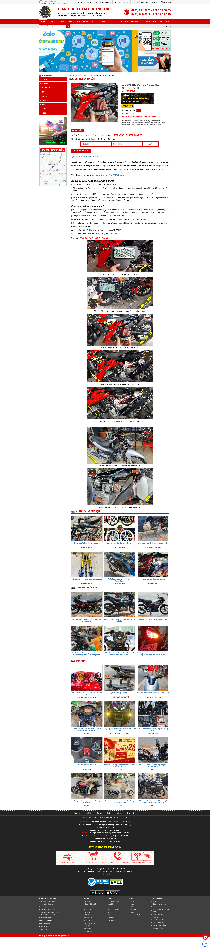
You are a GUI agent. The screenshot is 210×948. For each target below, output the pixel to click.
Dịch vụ (117, 2)
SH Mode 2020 (89, 920)
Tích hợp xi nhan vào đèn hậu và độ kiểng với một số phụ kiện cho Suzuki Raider (153, 654)
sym (71, 22)
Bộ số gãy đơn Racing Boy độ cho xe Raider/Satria (119, 580)
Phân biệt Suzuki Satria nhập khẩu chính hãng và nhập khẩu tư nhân (119, 654)
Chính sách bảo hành (46, 918)
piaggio (86, 22)
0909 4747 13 (120, 135)
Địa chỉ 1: (83, 821)
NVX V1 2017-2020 (113, 909)
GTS (131, 907)
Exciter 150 (111, 918)
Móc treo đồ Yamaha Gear (86, 765)
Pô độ (154, 901)
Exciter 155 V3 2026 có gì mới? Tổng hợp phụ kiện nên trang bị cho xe (86, 730)
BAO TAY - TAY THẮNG (159, 925)
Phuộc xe (155, 917)
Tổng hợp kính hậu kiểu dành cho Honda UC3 (153, 693)
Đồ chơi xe (43, 926)
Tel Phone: (99, 827)
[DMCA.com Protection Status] (116, 882)
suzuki (77, 22)
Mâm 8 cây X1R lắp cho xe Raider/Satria (120, 543)
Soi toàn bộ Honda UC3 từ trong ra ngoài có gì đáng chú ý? (152, 766)
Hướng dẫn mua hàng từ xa (48, 907)
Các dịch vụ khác (158, 928)
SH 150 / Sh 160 (90, 923)
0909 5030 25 (135, 135)
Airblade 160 (89, 907)
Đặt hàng (129, 106)
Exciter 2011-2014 (113, 901)
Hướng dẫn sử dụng (103, 2)
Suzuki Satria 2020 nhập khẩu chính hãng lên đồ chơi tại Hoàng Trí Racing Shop (86, 654)
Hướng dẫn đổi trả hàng (47, 909)
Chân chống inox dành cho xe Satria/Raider (153, 543)
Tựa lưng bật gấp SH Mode (119, 693)
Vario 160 (88, 909)
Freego (110, 907)
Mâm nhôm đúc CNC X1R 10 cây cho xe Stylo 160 (86, 694)
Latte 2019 (111, 904)
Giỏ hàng (167, 2)
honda (43, 22)
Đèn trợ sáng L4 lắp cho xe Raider (153, 579)
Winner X (88, 928)
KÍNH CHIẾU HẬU (158, 920)
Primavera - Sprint (135, 915)
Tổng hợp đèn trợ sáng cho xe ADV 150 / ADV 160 (120, 730)
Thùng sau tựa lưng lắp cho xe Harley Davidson (86, 802)
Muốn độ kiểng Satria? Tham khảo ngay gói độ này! (119, 620)
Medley (132, 904)
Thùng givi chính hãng (159, 904)
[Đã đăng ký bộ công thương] (98, 882)
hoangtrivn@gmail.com (107, 874)
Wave (138, 110)
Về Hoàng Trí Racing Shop (48, 901)
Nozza (110, 912)
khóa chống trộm (154, 22)
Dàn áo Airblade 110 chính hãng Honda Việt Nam (152, 730)
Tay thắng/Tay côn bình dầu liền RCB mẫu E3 (86, 543)
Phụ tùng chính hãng (159, 914)
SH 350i (87, 912)
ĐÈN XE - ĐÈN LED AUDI (160, 922)
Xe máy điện (62, 22)
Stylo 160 (88, 901)
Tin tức (126, 2)
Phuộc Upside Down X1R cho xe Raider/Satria (87, 579)
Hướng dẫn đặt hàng (46, 904)
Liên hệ (154, 2)
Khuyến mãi (130, 813)
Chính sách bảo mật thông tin (49, 915)
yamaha (52, 22)
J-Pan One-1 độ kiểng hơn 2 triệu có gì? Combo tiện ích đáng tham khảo (153, 802)
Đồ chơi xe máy (45, 923)
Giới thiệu (89, 2)
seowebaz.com (52, 936)
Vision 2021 (88, 918)
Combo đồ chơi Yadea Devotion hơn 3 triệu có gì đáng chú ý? (120, 802)
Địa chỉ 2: (84, 833)
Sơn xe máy (156, 907)
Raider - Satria (89, 75)
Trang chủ (78, 2)
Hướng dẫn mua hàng (140, 2)
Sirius (109, 915)
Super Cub (88, 931)
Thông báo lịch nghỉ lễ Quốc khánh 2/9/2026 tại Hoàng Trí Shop (119, 766)
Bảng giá (105, 22)
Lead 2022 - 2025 (90, 904)
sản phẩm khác (137, 22)
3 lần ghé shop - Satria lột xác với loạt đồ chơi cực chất (86, 620)
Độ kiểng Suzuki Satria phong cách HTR (153, 619)
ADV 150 (88, 926)
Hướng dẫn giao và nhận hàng (49, 912)
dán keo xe (124, 22)
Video (166, 22)
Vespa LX (133, 909)
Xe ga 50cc (95, 22)
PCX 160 (88, 915)
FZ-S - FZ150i (112, 920)
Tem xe (114, 22)
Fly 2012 (132, 912)
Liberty (132, 901)
